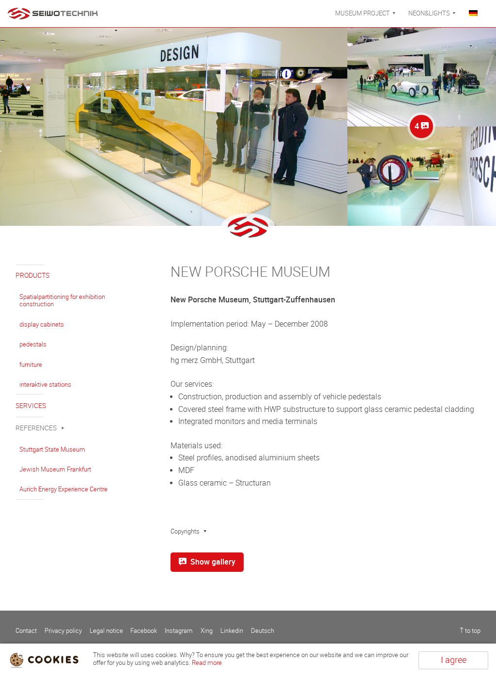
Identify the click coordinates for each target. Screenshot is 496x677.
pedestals (32, 344)
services (31, 406)
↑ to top (470, 630)
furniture (30, 364)
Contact (26, 630)
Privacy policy (63, 630)
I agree (453, 660)
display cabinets (41, 324)
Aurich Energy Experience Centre (63, 489)
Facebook (143, 630)
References (36, 428)
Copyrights (185, 531)
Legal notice (106, 630)
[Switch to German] (476, 13)
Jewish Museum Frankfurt (55, 469)
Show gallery (212, 562)
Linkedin (231, 630)
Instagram (179, 630)
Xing (207, 630)
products (32, 275)
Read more (207, 662)
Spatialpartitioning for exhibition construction (62, 300)
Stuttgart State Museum (52, 449)
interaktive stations (45, 384)
